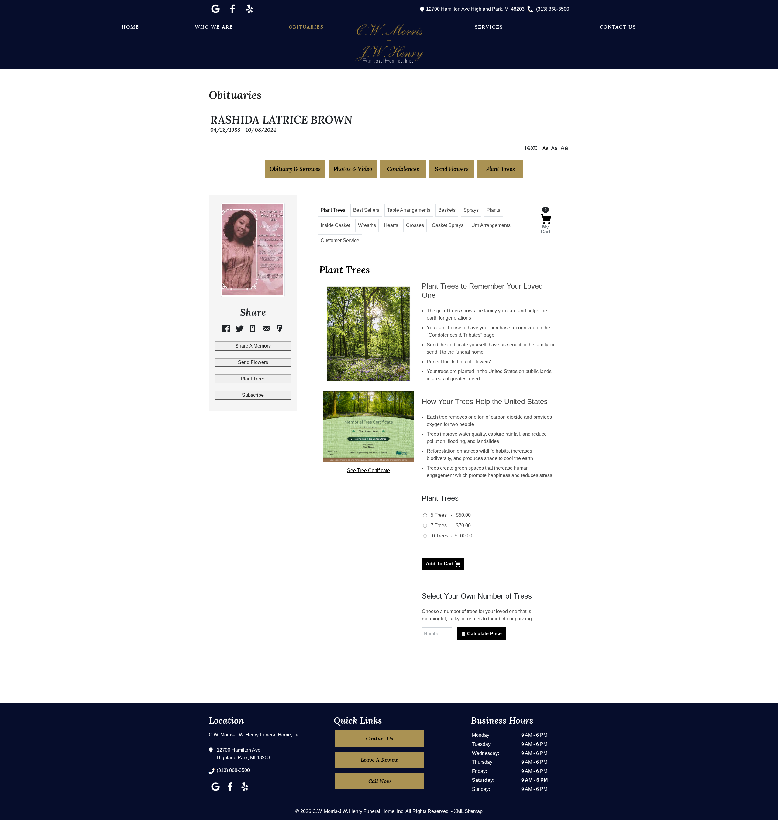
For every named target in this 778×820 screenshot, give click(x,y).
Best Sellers (366, 210)
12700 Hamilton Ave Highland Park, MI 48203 (475, 9)
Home (130, 27)
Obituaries (306, 27)
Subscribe (253, 395)
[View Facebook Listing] (232, 13)
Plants (493, 210)
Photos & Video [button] (352, 169)
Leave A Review (379, 759)
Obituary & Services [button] (295, 169)
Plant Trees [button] (500, 169)
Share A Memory (253, 345)
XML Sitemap (468, 811)
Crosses (415, 225)
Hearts (391, 225)
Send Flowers (253, 362)
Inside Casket (335, 225)
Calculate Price (484, 633)
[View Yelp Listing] (249, 13)
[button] (545, 148)
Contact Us (618, 27)
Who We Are (214, 27)
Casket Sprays (447, 225)
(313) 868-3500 (552, 9)
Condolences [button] (403, 169)
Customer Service (340, 240)
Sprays (471, 210)
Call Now (379, 780)
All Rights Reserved (427, 811)
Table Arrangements (408, 210)
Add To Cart (440, 563)
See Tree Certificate (368, 470)
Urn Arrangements (491, 225)
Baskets (447, 210)
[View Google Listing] (215, 13)
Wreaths (367, 225)
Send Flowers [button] (452, 169)
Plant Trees (253, 378)
